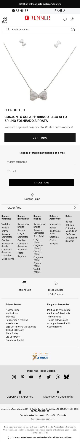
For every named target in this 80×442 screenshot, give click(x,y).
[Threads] (57, 378)
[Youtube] (31, 377)
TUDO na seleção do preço (40, 4)
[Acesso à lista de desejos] (65, 20)
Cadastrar (41, 182)
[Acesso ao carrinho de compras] (72, 20)
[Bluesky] (66, 378)
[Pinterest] (22, 377)
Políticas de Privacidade (53, 427)
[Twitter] (49, 377)
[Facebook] (40, 377)
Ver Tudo (40, 137)
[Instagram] (14, 377)
